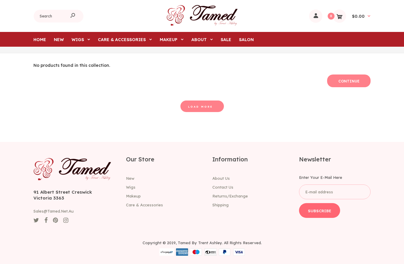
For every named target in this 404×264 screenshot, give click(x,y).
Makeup (133, 196)
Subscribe (319, 210)
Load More (200, 106)
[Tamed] (202, 24)
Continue (348, 81)
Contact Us (222, 187)
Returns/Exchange (230, 196)
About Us (221, 178)
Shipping (220, 205)
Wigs (130, 187)
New (130, 178)
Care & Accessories (144, 205)
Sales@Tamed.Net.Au (53, 211)
